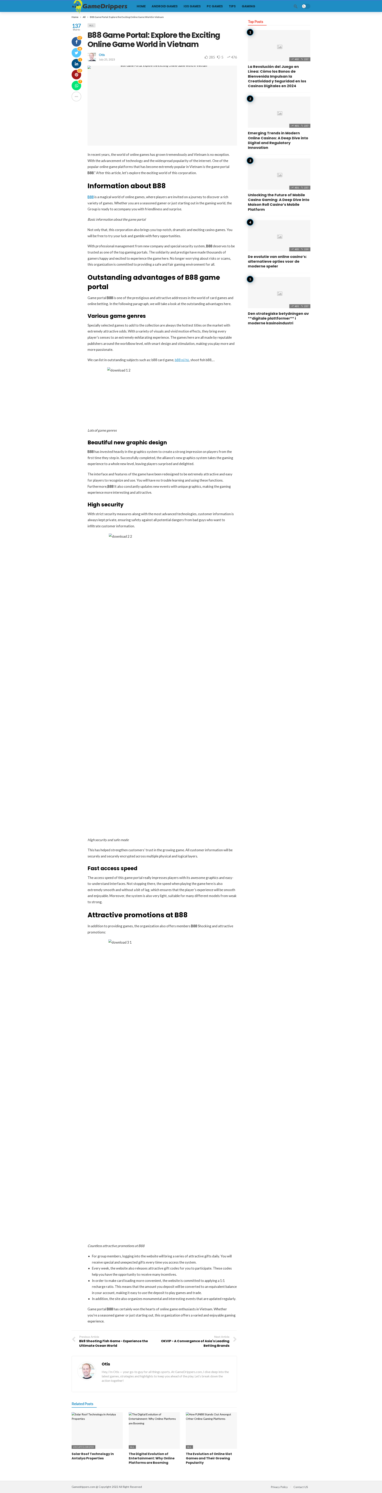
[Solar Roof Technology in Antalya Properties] (97, 1430)
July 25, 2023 (107, 59)
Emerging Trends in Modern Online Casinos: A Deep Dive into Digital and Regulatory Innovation (278, 140)
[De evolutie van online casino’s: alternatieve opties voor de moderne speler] (279, 235)
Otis (102, 55)
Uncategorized (83, 1447)
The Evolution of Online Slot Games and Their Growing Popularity (209, 1458)
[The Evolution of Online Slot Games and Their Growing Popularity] (211, 1430)
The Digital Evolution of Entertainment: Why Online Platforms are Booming (151, 1458)
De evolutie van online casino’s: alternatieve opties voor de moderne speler (277, 261)
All (91, 25)
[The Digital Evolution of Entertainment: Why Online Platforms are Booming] (154, 1430)
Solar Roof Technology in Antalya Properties (93, 1456)
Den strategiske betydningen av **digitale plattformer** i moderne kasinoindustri (278, 318)
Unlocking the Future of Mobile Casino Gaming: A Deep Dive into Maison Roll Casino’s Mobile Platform (278, 202)
